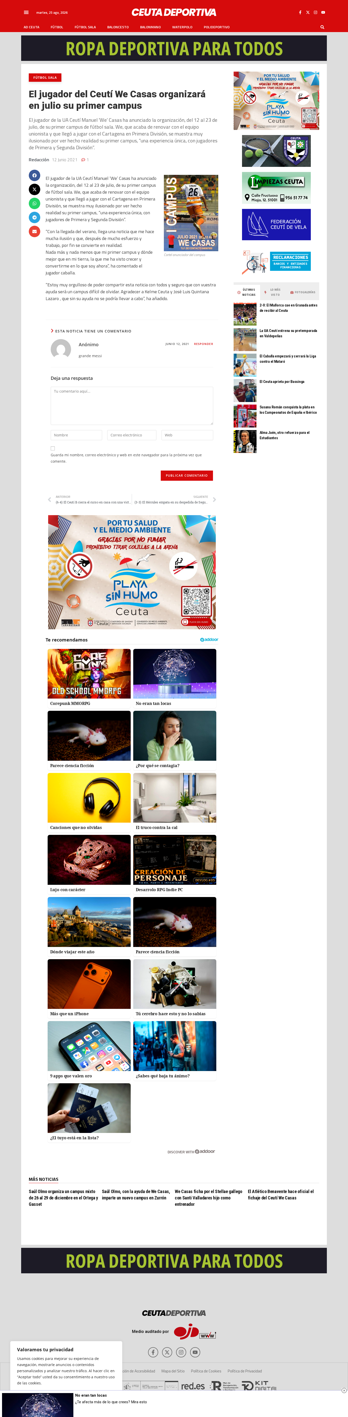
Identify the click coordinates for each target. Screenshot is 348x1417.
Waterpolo (182, 27)
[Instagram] (315, 12)
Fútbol (57, 27)
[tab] (247, 292)
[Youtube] (323, 12)
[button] (26, 12)
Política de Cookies (206, 1371)
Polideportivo (217, 27)
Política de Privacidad (245, 1371)
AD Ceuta (31, 27)
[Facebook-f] (300, 12)
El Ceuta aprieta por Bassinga (282, 381)
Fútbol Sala (85, 27)
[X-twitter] (308, 12)
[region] (66, 1374)
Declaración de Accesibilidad (133, 1371)
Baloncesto (118, 27)
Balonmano (150, 27)
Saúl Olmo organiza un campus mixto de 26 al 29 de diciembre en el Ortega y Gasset (63, 1198)
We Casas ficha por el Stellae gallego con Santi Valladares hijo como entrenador (208, 1198)
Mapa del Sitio (173, 1371)
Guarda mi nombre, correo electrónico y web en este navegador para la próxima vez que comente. (126, 458)
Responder (203, 344)
